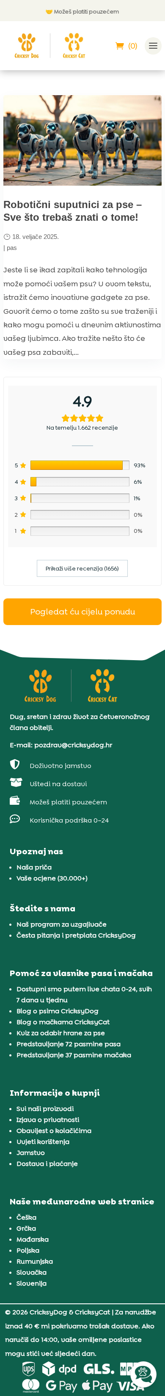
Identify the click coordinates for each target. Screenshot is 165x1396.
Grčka (26, 1228)
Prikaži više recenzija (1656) (82, 568)
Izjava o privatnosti (47, 1119)
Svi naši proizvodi (45, 1108)
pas (12, 247)
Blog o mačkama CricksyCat (63, 1022)
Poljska (27, 1250)
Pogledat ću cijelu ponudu (82, 611)
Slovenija (31, 1283)
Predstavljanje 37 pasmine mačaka (73, 1054)
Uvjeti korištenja (42, 1141)
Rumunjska (34, 1261)
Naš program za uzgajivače (61, 924)
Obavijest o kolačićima (53, 1130)
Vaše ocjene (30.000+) (52, 878)
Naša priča (34, 867)
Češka (26, 1217)
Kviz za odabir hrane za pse (60, 1032)
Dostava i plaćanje (47, 1163)
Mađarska (32, 1239)
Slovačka (31, 1272)
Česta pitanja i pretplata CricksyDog (76, 935)
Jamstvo (30, 1152)
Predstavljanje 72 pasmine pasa (68, 1043)
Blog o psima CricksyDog (57, 1011)
